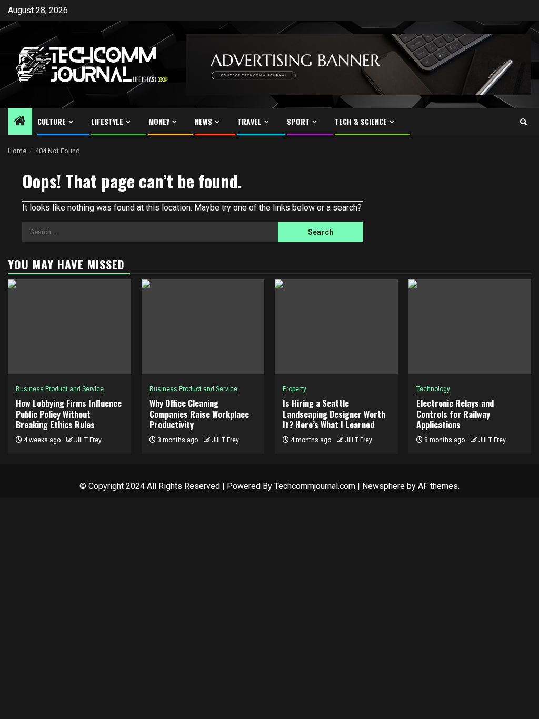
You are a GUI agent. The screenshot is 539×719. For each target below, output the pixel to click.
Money (158, 121)
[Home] (20, 122)
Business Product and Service (60, 389)
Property (294, 389)
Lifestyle (107, 121)
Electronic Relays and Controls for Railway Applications (455, 414)
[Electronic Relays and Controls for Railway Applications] (470, 326)
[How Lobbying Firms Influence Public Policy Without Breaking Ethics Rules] (69, 326)
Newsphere (383, 486)
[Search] (523, 122)
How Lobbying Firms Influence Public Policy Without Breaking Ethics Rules (69, 414)
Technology (433, 389)
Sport (298, 121)
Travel (249, 121)
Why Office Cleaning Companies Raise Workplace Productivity (199, 414)
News (203, 121)
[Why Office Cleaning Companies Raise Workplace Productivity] (203, 326)
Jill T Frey (88, 440)
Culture (51, 121)
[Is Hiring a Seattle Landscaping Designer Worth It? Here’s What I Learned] (336, 326)
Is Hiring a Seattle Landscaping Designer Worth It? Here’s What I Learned (334, 414)
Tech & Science (361, 121)
